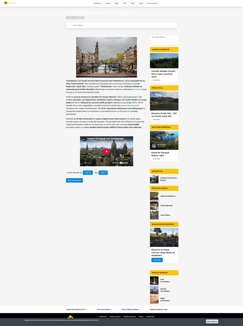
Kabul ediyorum (212, 321)
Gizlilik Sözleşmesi (129, 316)
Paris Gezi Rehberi (103, 309)
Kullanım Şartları (115, 316)
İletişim (141, 316)
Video (116, 3)
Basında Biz (150, 316)
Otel (124, 3)
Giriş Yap (88, 172)
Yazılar (107, 3)
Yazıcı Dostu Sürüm (74, 180)
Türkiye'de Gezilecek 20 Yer (76, 309)
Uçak (141, 3)
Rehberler (97, 3)
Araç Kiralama (152, 3)
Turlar (132, 3)
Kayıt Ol (103, 172)
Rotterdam (138, 89)
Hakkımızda (103, 316)
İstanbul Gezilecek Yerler (159, 309)
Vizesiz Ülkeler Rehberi (130, 309)
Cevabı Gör (157, 260)
